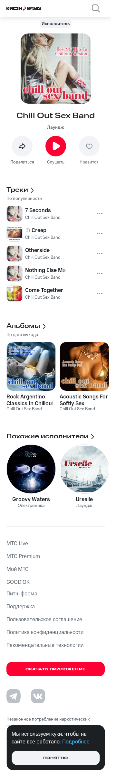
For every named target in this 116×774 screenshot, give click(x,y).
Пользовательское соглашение (44, 619)
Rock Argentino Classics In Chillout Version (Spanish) (30, 400)
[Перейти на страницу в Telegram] (13, 696)
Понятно (55, 758)
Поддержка (20, 607)
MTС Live (17, 543)
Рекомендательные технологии (44, 645)
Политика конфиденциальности (44, 632)
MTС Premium (23, 556)
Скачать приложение (55, 669)
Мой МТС (17, 569)
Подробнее (76, 742)
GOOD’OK (18, 582)
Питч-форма (21, 594)
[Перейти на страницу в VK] (38, 696)
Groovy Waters (31, 499)
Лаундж (55, 127)
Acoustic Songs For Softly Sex (84, 400)
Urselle (84, 499)
